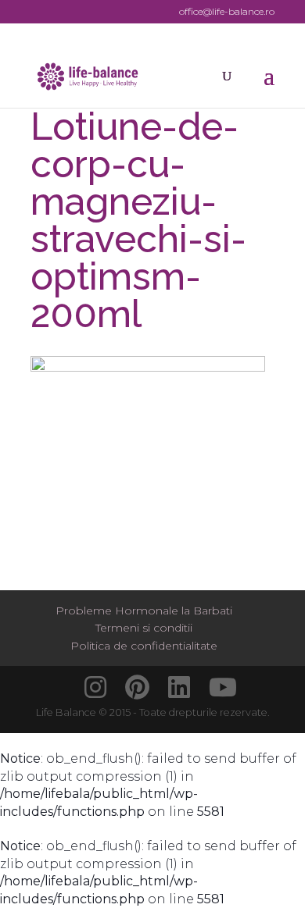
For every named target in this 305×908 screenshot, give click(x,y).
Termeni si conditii (143, 628)
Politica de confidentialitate (143, 646)
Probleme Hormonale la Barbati (144, 611)
